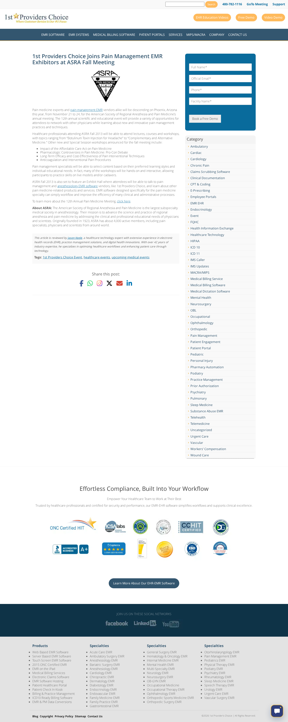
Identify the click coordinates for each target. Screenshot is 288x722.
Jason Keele (75, 238)
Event (194, 216)
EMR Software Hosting (47, 681)
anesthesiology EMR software (77, 186)
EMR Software (53, 34)
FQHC (194, 222)
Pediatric (197, 354)
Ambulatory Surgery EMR (107, 656)
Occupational (200, 316)
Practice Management (206, 379)
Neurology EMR (157, 673)
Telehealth (198, 417)
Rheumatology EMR (217, 677)
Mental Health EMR (160, 664)
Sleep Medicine (201, 405)
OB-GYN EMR (156, 681)
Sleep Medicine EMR (219, 681)
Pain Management (203, 335)
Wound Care (199, 455)
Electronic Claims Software (50, 677)
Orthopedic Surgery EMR (164, 702)
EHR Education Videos (212, 17)
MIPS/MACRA (195, 34)
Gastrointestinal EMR (104, 706)
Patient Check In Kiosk (47, 689)
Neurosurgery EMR (160, 677)
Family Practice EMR (104, 702)
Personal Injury (201, 360)
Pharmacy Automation (207, 367)
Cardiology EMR (101, 673)
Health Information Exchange (212, 228)
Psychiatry (198, 392)
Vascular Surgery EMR (219, 698)
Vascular (196, 442)
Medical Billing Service (206, 279)
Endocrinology (201, 209)
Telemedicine (200, 423)
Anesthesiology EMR (104, 660)
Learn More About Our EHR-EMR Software (144, 583)
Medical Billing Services (48, 673)
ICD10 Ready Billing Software (52, 698)
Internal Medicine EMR (163, 660)
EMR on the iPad (43, 669)
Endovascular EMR (102, 693)
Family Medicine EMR (105, 698)
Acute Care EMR (101, 652)
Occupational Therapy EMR (166, 689)
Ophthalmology (201, 323)
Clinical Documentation (207, 178)
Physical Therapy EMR (219, 664)
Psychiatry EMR (214, 673)
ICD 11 (195, 253)
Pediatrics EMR (214, 660)
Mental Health (200, 297)
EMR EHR (197, 203)
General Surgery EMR (162, 652)
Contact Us (237, 34)
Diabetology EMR (101, 685)
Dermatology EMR (102, 681)
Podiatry (196, 373)
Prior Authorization (204, 386)
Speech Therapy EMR (219, 685)
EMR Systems (79, 34)
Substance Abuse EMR (206, 411)
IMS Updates (199, 266)
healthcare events (97, 257)
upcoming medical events (130, 257)
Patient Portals (152, 34)
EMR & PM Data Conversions (52, 702)
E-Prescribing (200, 190)
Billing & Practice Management (53, 693)
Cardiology (198, 159)
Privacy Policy (64, 716)
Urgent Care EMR (216, 693)
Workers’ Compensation (208, 449)
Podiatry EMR (213, 669)
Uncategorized (201, 430)
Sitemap (80, 716)
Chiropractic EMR (102, 677)
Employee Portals (203, 197)
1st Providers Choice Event (62, 257)
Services (175, 34)
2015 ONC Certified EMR (49, 664)
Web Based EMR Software (50, 652)
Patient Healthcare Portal (49, 685)
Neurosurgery (200, 304)
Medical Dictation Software (210, 291)
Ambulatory (199, 146)
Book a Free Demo (205, 118)
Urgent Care (199, 436)
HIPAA (194, 241)
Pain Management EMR (220, 656)
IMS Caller (197, 260)
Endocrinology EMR (103, 689)
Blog (35, 716)
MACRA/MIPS (199, 272)
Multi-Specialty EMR (161, 669)
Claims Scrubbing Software (210, 172)
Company (216, 34)
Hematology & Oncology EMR (167, 656)
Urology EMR (213, 689)
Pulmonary (198, 398)
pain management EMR (86, 110)
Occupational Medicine (163, 685)
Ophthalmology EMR (161, 693)
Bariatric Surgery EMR (105, 664)
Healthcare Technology (207, 235)
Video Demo (273, 17)
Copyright (46, 716)
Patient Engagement (205, 342)
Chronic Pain (199, 165)
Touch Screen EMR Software (51, 660)
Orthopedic (198, 329)
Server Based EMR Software (51, 656)
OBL (193, 310)
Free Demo (246, 17)
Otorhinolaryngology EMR (221, 652)
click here (123, 201)
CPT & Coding (200, 184)
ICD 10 (195, 247)
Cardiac (196, 153)
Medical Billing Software (114, 34)
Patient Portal (200, 348)
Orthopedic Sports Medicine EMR (170, 698)
